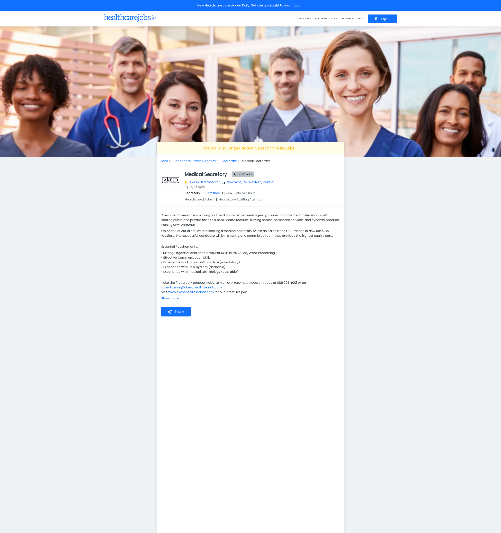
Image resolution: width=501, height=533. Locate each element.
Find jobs (304, 18)
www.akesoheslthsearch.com (191, 292)
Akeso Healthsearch (205, 182)
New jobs (286, 148)
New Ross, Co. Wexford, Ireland (250, 182)
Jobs (164, 161)
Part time (212, 193)
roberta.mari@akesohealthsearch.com (191, 287)
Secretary (229, 161)
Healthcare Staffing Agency (194, 161)
